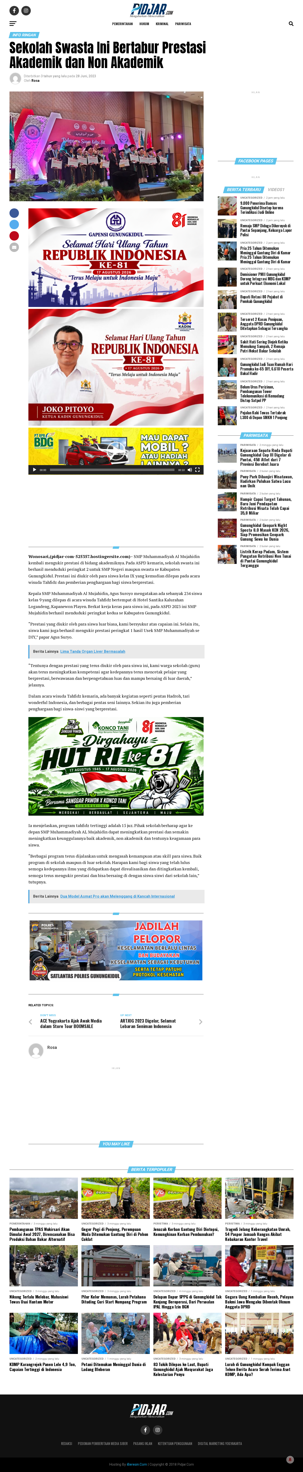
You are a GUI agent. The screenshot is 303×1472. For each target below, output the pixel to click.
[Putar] (34, 469)
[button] (116, 451)
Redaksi (66, 1443)
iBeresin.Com (137, 1465)
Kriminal (162, 23)
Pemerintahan (122, 23)
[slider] (112, 470)
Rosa (35, 80)
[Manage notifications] (290, 1459)
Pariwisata (183, 23)
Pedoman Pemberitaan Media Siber (103, 1443)
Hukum (144, 23)
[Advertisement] (116, 508)
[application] (116, 451)
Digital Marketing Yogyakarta (220, 1443)
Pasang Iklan (142, 1443)
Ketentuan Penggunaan (175, 1443)
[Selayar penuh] (197, 469)
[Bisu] (189, 469)
